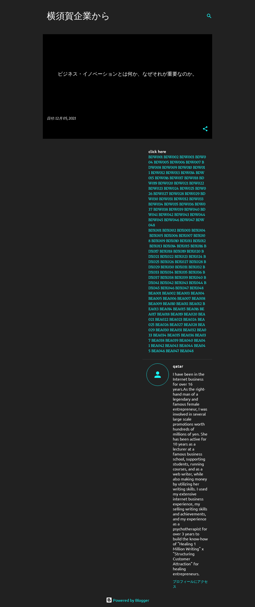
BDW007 (193, 162)
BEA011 (182, 304)
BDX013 (155, 246)
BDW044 (197, 214)
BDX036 (195, 272)
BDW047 (187, 220)
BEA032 (189, 330)
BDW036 (186, 204)
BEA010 (169, 304)
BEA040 (186, 340)
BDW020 (165, 183)
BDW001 (155, 157)
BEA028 (190, 324)
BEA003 (183, 293)
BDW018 (191, 178)
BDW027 (160, 193)
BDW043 (181, 214)
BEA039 (171, 340)
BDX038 (167, 277)
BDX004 (198, 230)
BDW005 (161, 162)
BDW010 (185, 167)
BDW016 (162, 178)
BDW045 (155, 220)
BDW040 (191, 209)
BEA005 (155, 298)
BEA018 (163, 314)
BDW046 (171, 220)
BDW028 (176, 193)
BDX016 (197, 246)
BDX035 (181, 272)
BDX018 (166, 251)
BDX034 (167, 272)
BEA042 (157, 345)
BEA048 (186, 351)
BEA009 (155, 304)
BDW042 (166, 214)
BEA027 (176, 324)
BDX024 (195, 256)
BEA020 (190, 314)
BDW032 (181, 199)
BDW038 (160, 209)
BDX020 (193, 251)
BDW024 (171, 188)
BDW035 (171, 204)
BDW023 (155, 188)
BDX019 (179, 251)
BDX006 (171, 235)
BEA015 (179, 309)
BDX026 (167, 262)
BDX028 (196, 262)
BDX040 (196, 277)
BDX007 (185, 235)
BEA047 (172, 351)
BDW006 (177, 162)
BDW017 (176, 178)
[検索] (209, 16)
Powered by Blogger (130, 600)
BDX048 (196, 288)
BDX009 (158, 241)
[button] (205, 129)
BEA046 (158, 351)
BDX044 (196, 283)
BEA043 (171, 345)
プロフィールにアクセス (190, 584)
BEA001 (154, 293)
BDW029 (192, 193)
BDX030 (167, 267)
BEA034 (159, 335)
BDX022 (167, 256)
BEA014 (166, 309)
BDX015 (183, 246)
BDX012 (199, 241)
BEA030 (162, 330)
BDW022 (196, 183)
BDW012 (158, 172)
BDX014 (169, 246)
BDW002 (171, 157)
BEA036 (187, 335)
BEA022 (161, 319)
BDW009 (169, 167)
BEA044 (186, 345)
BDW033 (196, 199)
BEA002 (169, 293)
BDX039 (181, 277)
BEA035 (173, 335)
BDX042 (167, 283)
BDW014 (188, 172)
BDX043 (181, 283)
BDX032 (195, 267)
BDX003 (184, 230)
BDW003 (187, 157)
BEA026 (162, 324)
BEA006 (169, 298)
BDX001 (154, 230)
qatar (178, 365)
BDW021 (181, 183)
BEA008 (198, 298)
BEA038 (157, 340)
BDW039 (176, 209)
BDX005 (156, 235)
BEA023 (175, 319)
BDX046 (167, 288)
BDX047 (182, 288)
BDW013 (173, 172)
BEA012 (195, 304)
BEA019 (177, 314)
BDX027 (181, 262)
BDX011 (186, 241)
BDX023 (181, 256)
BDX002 (169, 230)
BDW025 (187, 188)
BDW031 (166, 199)
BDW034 (155, 204)
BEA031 (176, 330)
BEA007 (184, 298)
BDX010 (172, 241)
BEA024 (190, 319)
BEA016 (193, 309)
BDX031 (181, 267)
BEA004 (197, 293)
